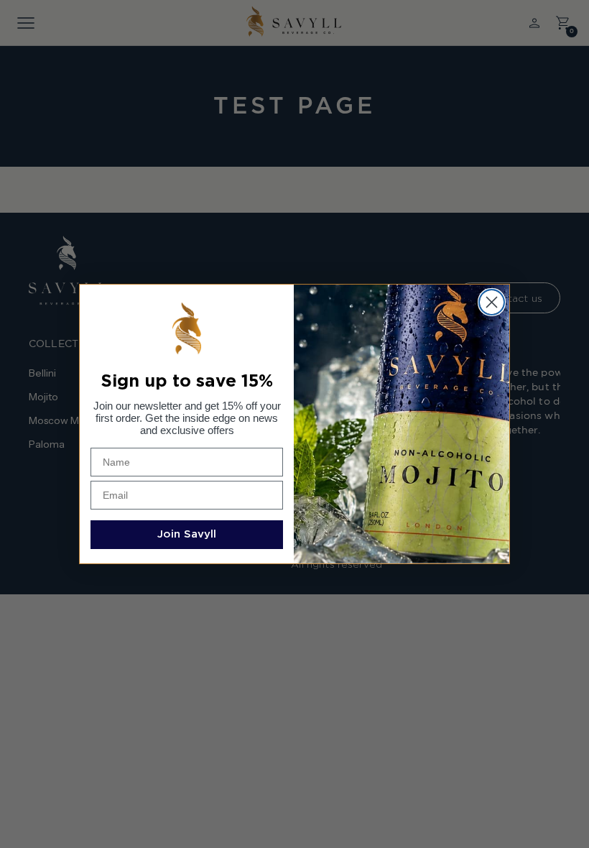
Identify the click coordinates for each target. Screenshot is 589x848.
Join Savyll (186, 533)
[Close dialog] (491, 302)
